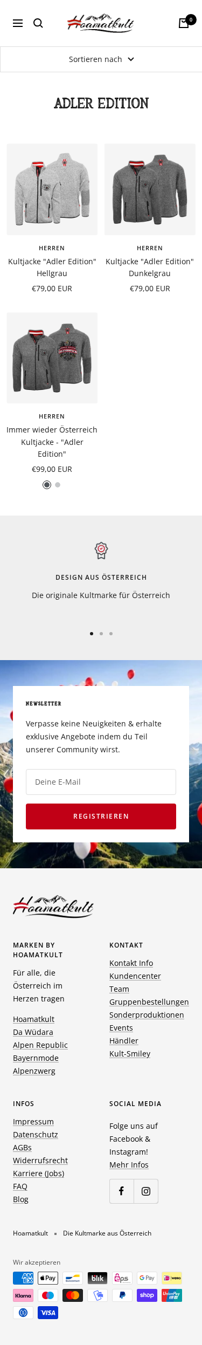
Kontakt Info (131, 963)
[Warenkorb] (183, 23)
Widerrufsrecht (40, 1160)
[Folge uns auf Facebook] (121, 1191)
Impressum (33, 1121)
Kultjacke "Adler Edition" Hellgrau (52, 267)
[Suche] (38, 23)
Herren (52, 248)
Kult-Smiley (129, 1053)
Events (121, 1028)
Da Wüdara (33, 1032)
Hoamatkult (33, 1019)
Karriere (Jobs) (38, 1173)
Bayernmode (36, 1058)
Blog (21, 1199)
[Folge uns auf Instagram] (146, 1191)
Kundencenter (135, 976)
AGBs (22, 1147)
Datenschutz (35, 1134)
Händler (123, 1040)
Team (119, 989)
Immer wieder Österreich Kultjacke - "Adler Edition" (51, 441)
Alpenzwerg (34, 1071)
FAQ (20, 1186)
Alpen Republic (40, 1045)
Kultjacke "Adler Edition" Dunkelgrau (150, 267)
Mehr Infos (129, 1164)
